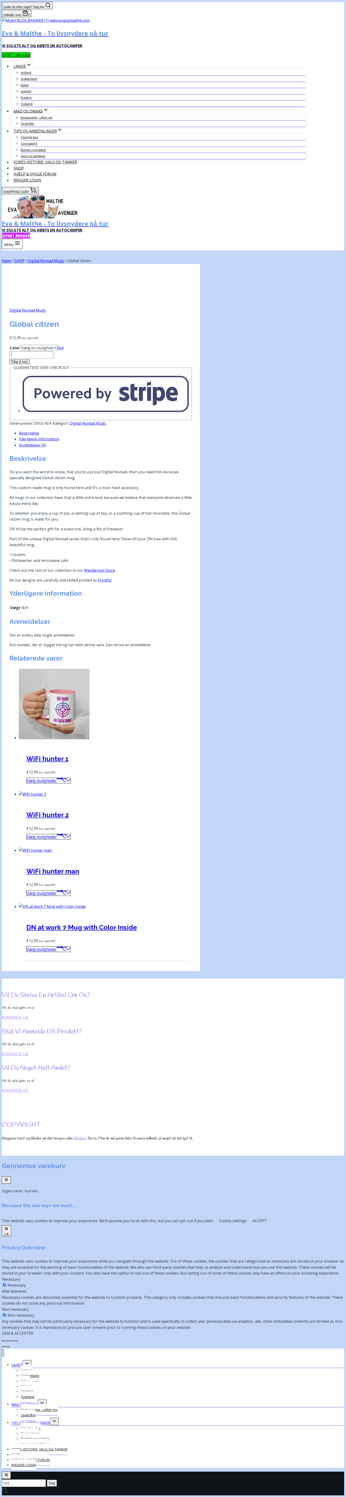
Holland (26, 73)
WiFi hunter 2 (47, 815)
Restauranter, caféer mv (36, 118)
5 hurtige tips (29, 137)
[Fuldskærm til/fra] (7, 1340)
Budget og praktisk (33, 150)
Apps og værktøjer (33, 156)
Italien (25, 85)
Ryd (60, 347)
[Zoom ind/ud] (3, 1340)
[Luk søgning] (6, 1475)
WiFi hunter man (52, 871)
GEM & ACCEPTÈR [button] (17, 1333)
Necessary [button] (11, 1279)
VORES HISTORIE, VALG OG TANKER (45, 162)
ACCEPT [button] (260, 1220)
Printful (104, 580)
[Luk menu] (3, 1353)
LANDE (16, 1365)
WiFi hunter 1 (47, 759)
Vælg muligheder (42, 780)
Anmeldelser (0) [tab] (32, 445)
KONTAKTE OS (15, 1017)
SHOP (19, 168)
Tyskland (26, 104)
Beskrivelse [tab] (29, 433)
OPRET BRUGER (16, 55)
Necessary (17, 1285)
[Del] (12, 1340)
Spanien (26, 91)
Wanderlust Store (99, 570)
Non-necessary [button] (15, 1309)
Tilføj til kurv (19, 362)
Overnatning (29, 144)
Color (15, 347)
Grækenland (29, 79)
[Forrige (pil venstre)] (3, 1346)
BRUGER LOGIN (27, 180)
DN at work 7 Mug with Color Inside (81, 927)
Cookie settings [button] (233, 1220)
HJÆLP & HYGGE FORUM (35, 174)
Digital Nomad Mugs (27, 310)
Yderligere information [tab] (39, 439)
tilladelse (80, 1138)
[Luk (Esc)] (16, 1340)
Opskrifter (27, 124)
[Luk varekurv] (6, 1180)
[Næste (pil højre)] (7, 1346)
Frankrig (26, 98)
